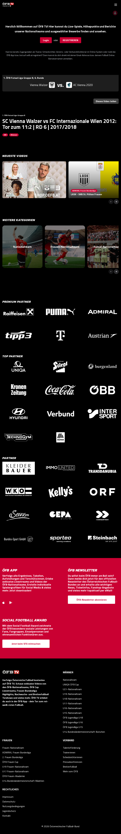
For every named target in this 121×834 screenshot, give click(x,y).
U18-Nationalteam (72, 698)
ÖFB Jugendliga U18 (73, 717)
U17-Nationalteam (72, 703)
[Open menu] (116, 5)
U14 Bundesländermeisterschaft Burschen (84, 732)
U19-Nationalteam (72, 694)
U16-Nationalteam (72, 708)
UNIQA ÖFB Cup (71, 684)
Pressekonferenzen (72, 762)
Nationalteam (70, 680)
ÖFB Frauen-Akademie (13, 776)
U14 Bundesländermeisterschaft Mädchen (23, 781)
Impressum (7, 797)
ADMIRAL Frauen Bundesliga (16, 752)
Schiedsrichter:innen (72, 757)
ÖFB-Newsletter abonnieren (91, 599)
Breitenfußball (70, 766)
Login (46, 40)
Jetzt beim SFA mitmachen (26, 643)
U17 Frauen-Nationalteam (15, 771)
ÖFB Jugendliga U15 (73, 727)
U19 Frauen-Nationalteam (15, 766)
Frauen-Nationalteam (13, 747)
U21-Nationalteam (72, 689)
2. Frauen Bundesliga (12, 757)
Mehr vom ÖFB (70, 771)
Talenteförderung (71, 747)
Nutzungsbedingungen (13, 806)
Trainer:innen (69, 752)
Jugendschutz (9, 811)
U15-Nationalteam (72, 713)
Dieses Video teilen (106, 101)
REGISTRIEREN (70, 40)
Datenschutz (8, 801)
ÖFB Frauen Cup (10, 762)
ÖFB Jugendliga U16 (73, 722)
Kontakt (6, 815)
